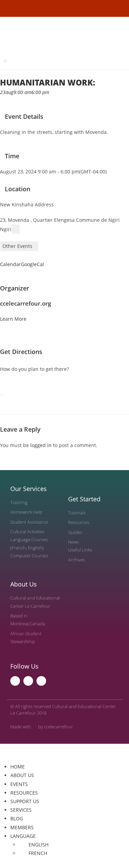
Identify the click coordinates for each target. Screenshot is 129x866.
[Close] (2, 395)
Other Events (17, 246)
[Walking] (17, 384)
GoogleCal (32, 264)
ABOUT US (22, 775)
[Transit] (12, 384)
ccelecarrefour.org (25, 303)
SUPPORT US (24, 801)
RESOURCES (24, 792)
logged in (41, 445)
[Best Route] (2, 384)
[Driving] (7, 384)
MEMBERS (22, 827)
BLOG (16, 818)
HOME (17, 766)
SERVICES (21, 810)
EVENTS (19, 784)
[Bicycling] (22, 384)
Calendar (10, 264)
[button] (5, 61)
